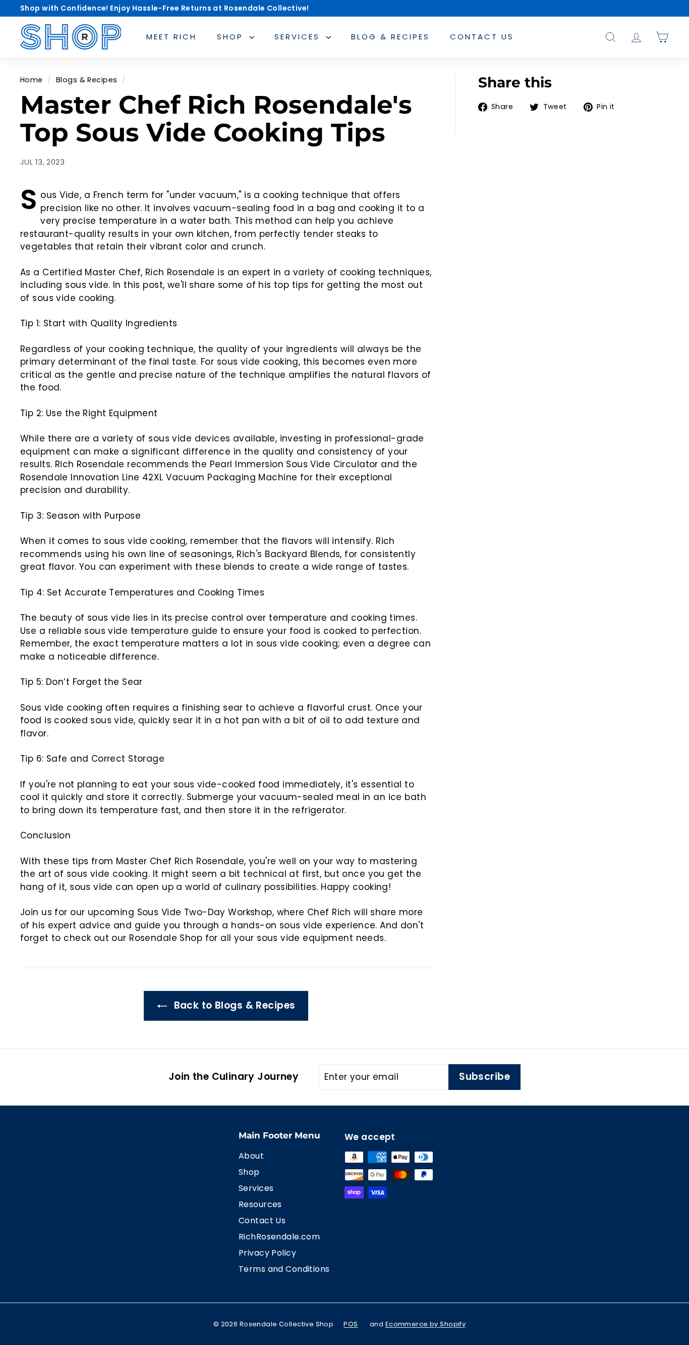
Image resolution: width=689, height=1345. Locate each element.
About (251, 1156)
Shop (232, 36)
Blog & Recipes (390, 36)
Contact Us (482, 36)
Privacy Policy (267, 1253)
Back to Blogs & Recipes (233, 1005)
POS (350, 1324)
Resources (260, 1204)
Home (31, 80)
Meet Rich (171, 36)
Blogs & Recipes (86, 80)
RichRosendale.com (279, 1236)
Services (298, 36)
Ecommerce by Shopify (425, 1324)
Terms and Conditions (284, 1269)
